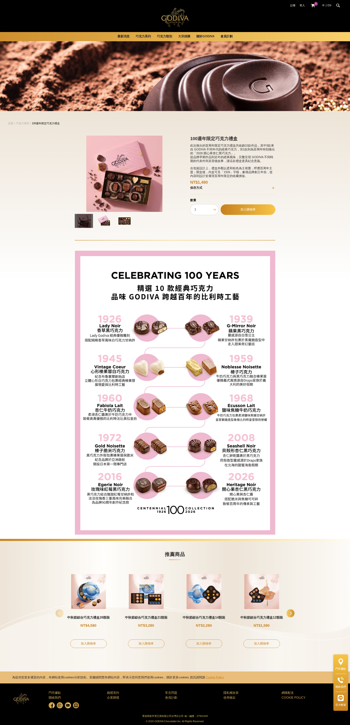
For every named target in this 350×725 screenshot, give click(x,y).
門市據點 (55, 693)
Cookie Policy (215, 677)
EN (329, 5)
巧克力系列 (22, 123)
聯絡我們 (55, 697)
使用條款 (229, 697)
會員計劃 (227, 36)
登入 (302, 5)
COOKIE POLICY (293, 697)
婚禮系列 (113, 693)
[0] (313, 5)
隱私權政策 (231, 693)
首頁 (10, 123)
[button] (290, 613)
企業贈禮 (113, 697)
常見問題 (171, 693)
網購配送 (288, 693)
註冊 (293, 5)
